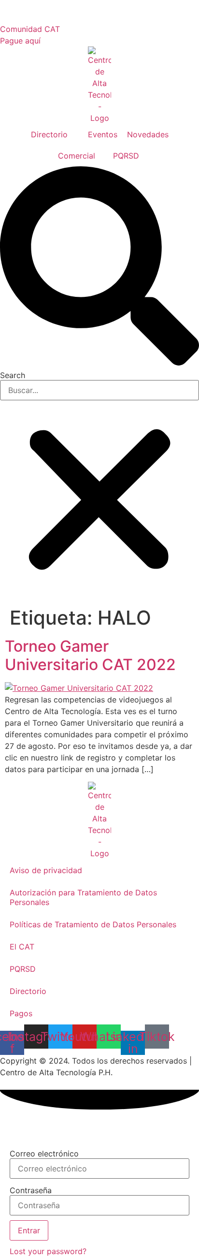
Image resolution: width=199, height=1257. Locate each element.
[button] (99, 267)
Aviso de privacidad (46, 870)
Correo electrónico (44, 1153)
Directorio (28, 991)
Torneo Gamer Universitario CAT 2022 (90, 655)
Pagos (21, 1013)
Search (12, 375)
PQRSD (23, 969)
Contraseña (31, 1190)
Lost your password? (48, 1251)
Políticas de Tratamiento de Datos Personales (93, 924)
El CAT (22, 946)
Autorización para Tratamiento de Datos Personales (83, 897)
